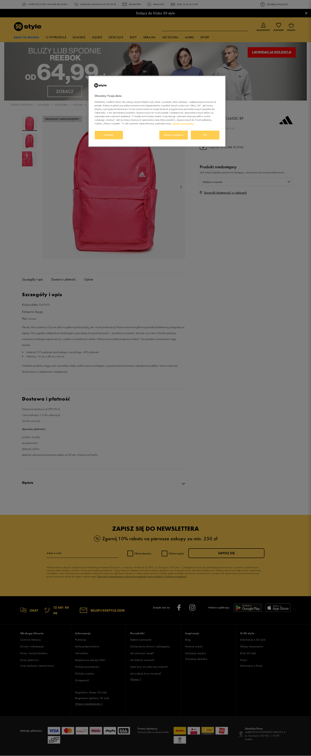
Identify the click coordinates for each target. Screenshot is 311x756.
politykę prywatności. (183, 123)
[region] (157, 111)
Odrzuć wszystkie (173, 134)
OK (205, 134)
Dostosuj (109, 134)
